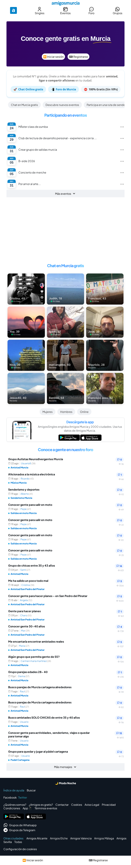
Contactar (62, 804)
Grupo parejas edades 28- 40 (28, 672)
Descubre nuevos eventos (62, 105)
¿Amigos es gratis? (41, 804)
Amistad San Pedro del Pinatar (28, 589)
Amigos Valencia (81, 838)
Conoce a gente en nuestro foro (65, 449)
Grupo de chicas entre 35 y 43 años (31, 565)
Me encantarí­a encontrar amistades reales (36, 641)
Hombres (66, 412)
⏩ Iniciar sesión (53, 56)
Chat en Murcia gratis (24, 105)
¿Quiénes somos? (14, 804)
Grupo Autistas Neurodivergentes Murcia (35, 459)
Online (84, 412)
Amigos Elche (59, 838)
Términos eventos (46, 808)
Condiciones (11, 808)
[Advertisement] (66, 228)
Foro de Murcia (63, 89)
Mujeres (47, 412)
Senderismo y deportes (23, 489)
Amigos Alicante (36, 838)
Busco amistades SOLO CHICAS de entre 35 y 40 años (44, 717)
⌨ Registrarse (78, 56)
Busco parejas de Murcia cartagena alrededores (39, 687)
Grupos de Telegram (22, 830)
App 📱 (27, 808)
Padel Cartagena (20, 759)
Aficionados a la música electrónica (31, 474)
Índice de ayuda (13, 790)
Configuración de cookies (20, 849)
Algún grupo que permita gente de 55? (34, 656)
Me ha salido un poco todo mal (28, 580)
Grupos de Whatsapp (23, 825)
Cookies (76, 804)
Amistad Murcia (19, 467)
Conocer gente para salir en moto (30, 504)
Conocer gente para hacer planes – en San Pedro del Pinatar (47, 596)
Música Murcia (19, 482)
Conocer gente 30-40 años (26, 626)
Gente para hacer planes (24, 611)
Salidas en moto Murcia (24, 513)
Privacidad (109, 804)
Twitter (22, 797)
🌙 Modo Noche (65, 783)
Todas (18, 842)
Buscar (31, 790)
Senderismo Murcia (21, 497)
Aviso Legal (92, 804)
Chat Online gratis (28, 89)
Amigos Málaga (104, 838)
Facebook (10, 797)
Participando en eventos (65, 115)
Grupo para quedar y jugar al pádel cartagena (38, 751)
